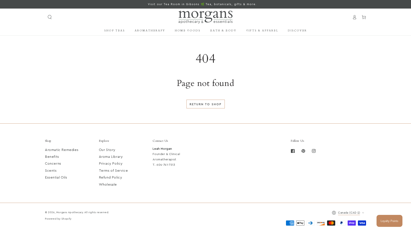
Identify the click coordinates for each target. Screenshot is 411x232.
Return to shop (206, 104)
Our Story (107, 150)
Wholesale (108, 184)
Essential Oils (56, 177)
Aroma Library (111, 156)
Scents (51, 170)
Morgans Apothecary (69, 212)
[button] (49, 17)
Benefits (52, 156)
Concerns (53, 163)
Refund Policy (110, 177)
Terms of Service (113, 170)
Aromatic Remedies (61, 150)
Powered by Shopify (58, 218)
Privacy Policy (111, 163)
